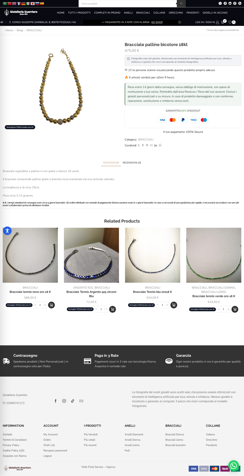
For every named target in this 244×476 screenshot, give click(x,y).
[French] (19, 3)
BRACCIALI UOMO (213, 292)
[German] (23, 3)
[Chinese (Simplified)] (9, 3)
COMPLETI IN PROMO (107, 12)
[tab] (111, 162)
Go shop (157, 22)
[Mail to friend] (151, 145)
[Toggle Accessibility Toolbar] (7, 230)
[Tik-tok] (72, 401)
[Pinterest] (147, 145)
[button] (51, 305)
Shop (20, 30)
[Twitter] (220, 4)
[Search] (181, 3)
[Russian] (37, 3)
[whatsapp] (159, 145)
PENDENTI (192, 12)
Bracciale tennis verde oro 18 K (213, 296)
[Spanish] (42, 3)
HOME (60, 12)
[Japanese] (33, 3)
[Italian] (28, 3)
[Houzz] (239, 4)
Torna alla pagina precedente (223, 30)
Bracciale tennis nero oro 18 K (30, 292)
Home (9, 30)
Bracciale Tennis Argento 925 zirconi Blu (91, 294)
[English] (14, 3)
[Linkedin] (229, 4)
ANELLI (128, 12)
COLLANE (159, 12)
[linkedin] (155, 145)
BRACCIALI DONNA (221, 288)
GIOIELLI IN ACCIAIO (215, 12)
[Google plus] (234, 4)
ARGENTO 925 (83, 288)
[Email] (81, 401)
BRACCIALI (143, 12)
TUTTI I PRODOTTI (79, 12)
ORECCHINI (176, 12)
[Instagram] (64, 401)
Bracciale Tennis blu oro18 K (152, 292)
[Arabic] (5, 3)
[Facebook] (225, 4)
